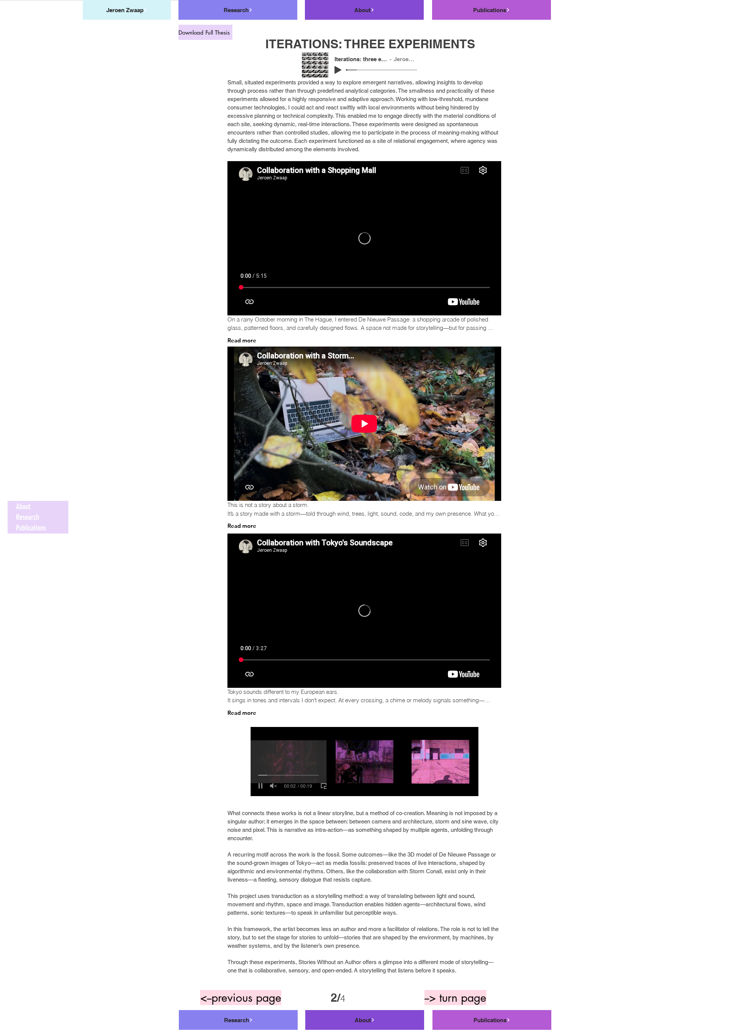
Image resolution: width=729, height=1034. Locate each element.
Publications (31, 527)
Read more (241, 340)
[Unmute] (273, 786)
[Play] (338, 70)
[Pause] (260, 786)
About (23, 506)
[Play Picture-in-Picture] (324, 786)
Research (27, 517)
